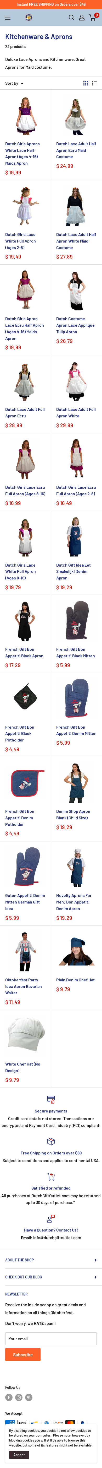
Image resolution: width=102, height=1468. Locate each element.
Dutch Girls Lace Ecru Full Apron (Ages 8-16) (25, 490)
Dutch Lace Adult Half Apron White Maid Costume (76, 241)
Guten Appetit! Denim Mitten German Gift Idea (25, 902)
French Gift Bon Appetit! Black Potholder (19, 733)
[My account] (81, 17)
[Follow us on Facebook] (9, 1397)
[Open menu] (7, 18)
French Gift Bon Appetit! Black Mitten (75, 652)
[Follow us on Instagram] (18, 1397)
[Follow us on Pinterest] (28, 1397)
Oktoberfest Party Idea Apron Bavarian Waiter (23, 986)
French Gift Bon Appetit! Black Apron (24, 652)
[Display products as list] (94, 83)
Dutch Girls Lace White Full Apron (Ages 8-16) (20, 571)
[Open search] (72, 17)
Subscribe (23, 1354)
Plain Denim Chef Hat (75, 979)
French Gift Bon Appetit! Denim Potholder (19, 818)
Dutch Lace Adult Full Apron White (76, 412)
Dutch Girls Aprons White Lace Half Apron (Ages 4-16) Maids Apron (22, 153)
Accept (19, 1455)
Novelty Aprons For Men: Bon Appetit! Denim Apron (74, 902)
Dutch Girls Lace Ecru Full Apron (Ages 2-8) (76, 490)
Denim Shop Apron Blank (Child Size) (73, 814)
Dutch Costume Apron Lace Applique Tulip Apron (75, 325)
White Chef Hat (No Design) (22, 1067)
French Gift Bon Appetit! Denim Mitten (76, 730)
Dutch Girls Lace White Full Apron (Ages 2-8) (20, 241)
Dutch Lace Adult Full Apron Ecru (25, 412)
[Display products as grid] (85, 83)
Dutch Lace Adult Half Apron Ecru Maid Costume (76, 150)
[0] (92, 17)
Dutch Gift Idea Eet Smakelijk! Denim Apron (73, 571)
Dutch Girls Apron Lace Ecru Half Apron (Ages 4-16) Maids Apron (24, 328)
